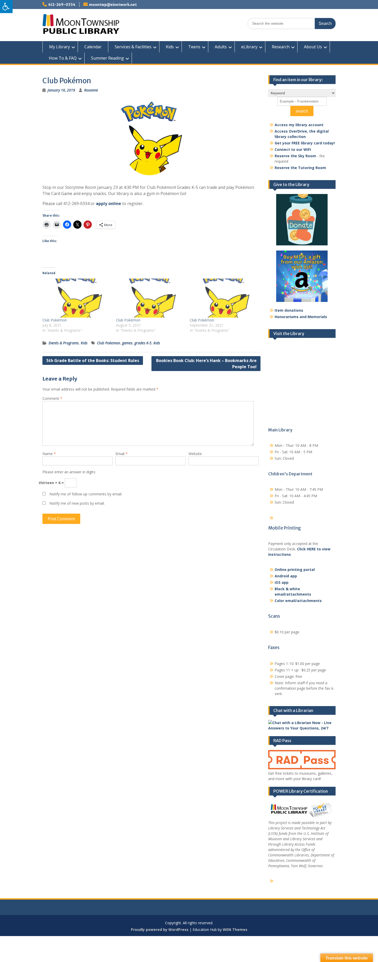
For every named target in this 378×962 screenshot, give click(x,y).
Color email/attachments (298, 600)
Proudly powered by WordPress (159, 929)
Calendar (93, 47)
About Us (313, 47)
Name (49, 453)
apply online (108, 203)
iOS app (282, 582)
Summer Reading (107, 58)
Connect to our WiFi (293, 149)
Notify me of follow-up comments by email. (85, 494)
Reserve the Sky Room (295, 155)
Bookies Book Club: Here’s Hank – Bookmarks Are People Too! (206, 363)
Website (195, 453)
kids (157, 342)
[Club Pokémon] (76, 298)
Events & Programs (64, 342)
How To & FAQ (63, 58)
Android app (286, 576)
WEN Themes (235, 929)
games (127, 342)
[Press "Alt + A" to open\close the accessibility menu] (6, 6)
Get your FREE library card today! (305, 143)
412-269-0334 (61, 4)
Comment (52, 398)
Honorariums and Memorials (301, 316)
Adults (221, 47)
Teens (194, 47)
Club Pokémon (54, 320)
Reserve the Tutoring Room (300, 167)
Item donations (289, 310)
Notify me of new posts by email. (77, 503)
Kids (170, 47)
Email (121, 453)
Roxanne (91, 90)
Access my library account (299, 124)
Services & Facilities (133, 47)
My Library (59, 47)
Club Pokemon (108, 342)
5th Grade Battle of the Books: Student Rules (92, 360)
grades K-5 (142, 342)
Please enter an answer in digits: (69, 471)
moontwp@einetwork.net (113, 4)
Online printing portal (295, 569)
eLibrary (249, 47)
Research (281, 47)
